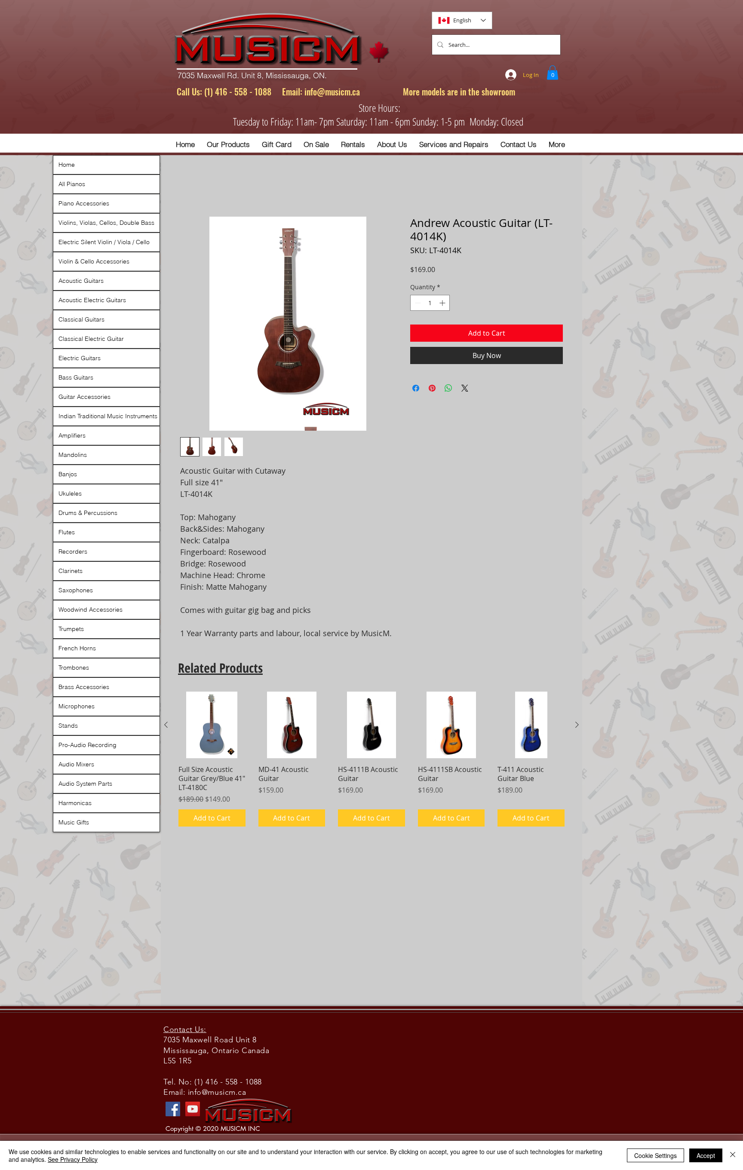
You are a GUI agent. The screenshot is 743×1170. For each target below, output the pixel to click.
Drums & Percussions (87, 513)
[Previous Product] (166, 725)
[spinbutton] (430, 302)
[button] (553, 72)
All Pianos (71, 184)
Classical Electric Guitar (91, 339)
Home (66, 164)
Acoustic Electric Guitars (92, 300)
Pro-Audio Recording (87, 745)
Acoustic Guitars (81, 281)
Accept (706, 1155)
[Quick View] (212, 725)
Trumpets (71, 629)
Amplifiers (72, 435)
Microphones (76, 706)
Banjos (67, 474)
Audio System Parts (85, 783)
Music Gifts (73, 822)
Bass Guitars (75, 377)
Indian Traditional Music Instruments (107, 416)
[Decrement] (416, 302)
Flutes (66, 532)
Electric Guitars (79, 358)
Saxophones (75, 590)
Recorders (72, 551)
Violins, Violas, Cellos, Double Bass (106, 223)
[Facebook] (173, 1109)
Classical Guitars (81, 319)
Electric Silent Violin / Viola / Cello (104, 242)
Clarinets (70, 571)
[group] (371, 759)
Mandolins (72, 455)
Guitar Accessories (84, 397)
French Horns (77, 648)
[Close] (733, 1155)
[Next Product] (577, 725)
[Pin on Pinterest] (432, 388)
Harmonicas (75, 803)
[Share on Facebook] (416, 388)
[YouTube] (192, 1109)
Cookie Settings (655, 1155)
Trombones (73, 667)
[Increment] (443, 302)
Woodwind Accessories (90, 609)
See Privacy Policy (73, 1159)
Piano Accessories (83, 203)
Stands (68, 725)
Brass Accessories (83, 687)
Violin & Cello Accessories (93, 261)
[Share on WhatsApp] (448, 388)
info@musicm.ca (332, 91)
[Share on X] (465, 388)
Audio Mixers (76, 764)
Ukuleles (70, 493)
